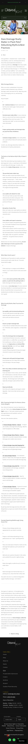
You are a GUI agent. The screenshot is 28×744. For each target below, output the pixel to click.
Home (4, 654)
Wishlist (5, 680)
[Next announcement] (25, 2)
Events (5, 664)
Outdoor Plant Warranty (10, 686)
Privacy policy (19, 728)
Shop (4, 657)
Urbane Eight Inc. (12, 724)
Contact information (21, 725)
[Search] (25, 17)
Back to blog (15, 634)
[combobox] (14, 17)
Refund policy (10, 725)
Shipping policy (19, 730)
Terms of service (10, 728)
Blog (4, 670)
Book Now (21, 741)
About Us (5, 661)
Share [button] (4, 55)
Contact (5, 667)
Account (5, 683)
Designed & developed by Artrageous (14, 734)
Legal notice (10, 730)
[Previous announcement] (2, 2)
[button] (2, 10)
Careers (5, 677)
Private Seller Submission (10, 673)
